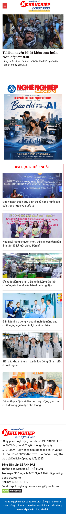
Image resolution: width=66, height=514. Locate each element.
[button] (5, 6)
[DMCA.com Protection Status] (12, 490)
